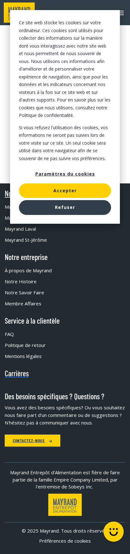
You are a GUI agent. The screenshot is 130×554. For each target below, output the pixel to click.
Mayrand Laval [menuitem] (20, 229)
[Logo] (65, 504)
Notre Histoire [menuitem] (21, 281)
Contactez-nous (29, 440)
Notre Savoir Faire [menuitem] (24, 292)
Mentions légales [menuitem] (23, 356)
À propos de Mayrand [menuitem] (28, 270)
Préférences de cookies (65, 541)
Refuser (65, 207)
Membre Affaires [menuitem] (23, 303)
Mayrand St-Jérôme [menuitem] (26, 240)
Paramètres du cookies (65, 174)
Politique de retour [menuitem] (25, 345)
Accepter (65, 190)
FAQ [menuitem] (9, 334)
